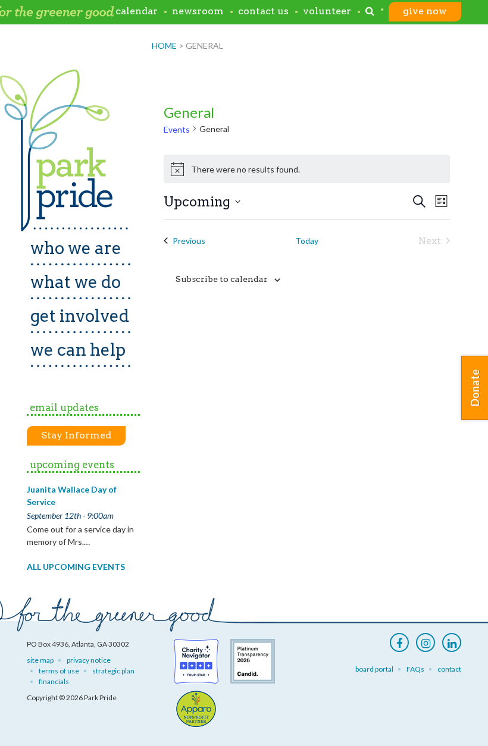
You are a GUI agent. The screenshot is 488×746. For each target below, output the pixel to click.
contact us (263, 11)
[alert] (307, 169)
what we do (75, 282)
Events (177, 129)
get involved (79, 316)
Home (164, 45)
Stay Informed (76, 435)
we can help (78, 350)
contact (449, 668)
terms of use (59, 670)
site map (40, 660)
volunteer (327, 11)
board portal (374, 668)
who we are (75, 248)
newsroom (198, 11)
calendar (136, 11)
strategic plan (113, 670)
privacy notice (89, 660)
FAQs (415, 668)
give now (425, 11)
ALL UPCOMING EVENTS (76, 567)
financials (54, 681)
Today (306, 241)
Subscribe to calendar (222, 279)
